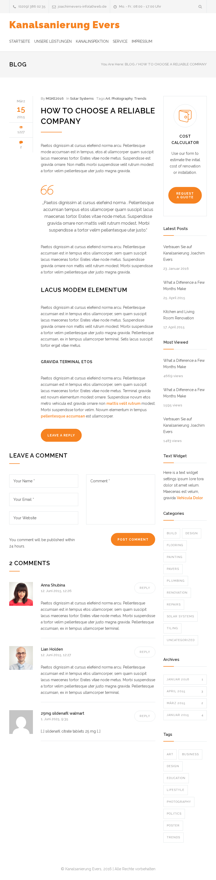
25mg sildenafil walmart (62, 713)
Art (107, 98)
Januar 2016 (185, 679)
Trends (140, 98)
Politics (174, 813)
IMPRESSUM (142, 41)
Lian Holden (52, 649)
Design (191, 533)
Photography (122, 98)
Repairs (174, 604)
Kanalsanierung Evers (64, 25)
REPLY (145, 588)
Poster (173, 825)
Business (190, 754)
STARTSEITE (19, 41)
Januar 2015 (185, 715)
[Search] (200, 6)
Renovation (177, 592)
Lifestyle (175, 790)
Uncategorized (181, 640)
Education (176, 778)
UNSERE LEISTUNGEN (53, 41)
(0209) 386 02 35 (32, 6)
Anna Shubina (53, 585)
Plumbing (176, 581)
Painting (175, 557)
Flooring (175, 545)
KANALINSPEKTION (92, 41)
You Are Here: (112, 64)
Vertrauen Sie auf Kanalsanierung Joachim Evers (184, 253)
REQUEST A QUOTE (185, 195)
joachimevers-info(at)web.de (82, 6)
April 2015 (185, 691)
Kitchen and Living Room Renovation (178, 315)
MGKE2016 (55, 98)
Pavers (173, 569)
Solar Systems (82, 98)
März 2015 (185, 703)
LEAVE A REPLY (61, 435)
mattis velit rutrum (123, 403)
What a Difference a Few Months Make (184, 285)
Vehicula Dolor (190, 498)
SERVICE (120, 41)
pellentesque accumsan (63, 416)
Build (172, 533)
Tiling (172, 628)
